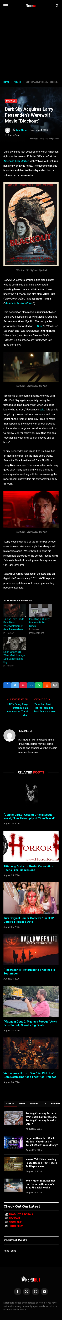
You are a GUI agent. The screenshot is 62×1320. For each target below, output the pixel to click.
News (22, 1103)
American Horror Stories (19, 303)
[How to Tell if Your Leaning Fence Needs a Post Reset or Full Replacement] (13, 1164)
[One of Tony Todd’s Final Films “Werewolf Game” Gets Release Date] (14, 610)
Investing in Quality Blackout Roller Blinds (39, 622)
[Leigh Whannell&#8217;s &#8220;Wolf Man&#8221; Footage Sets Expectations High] (14, 643)
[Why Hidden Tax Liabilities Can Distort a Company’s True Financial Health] (13, 1185)
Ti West (38, 326)
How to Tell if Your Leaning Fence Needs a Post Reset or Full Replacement (42, 1163)
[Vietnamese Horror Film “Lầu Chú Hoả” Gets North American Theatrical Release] (31, 1053)
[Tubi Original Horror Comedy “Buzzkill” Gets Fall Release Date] (31, 898)
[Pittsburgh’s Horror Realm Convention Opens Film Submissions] (31, 846)
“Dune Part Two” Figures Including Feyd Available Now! (45, 708)
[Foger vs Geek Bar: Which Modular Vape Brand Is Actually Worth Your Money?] (13, 1142)
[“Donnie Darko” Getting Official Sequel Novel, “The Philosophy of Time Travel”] (31, 794)
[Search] (57, 6)
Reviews (14, 1218)
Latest (10, 1103)
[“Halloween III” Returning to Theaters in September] (31, 949)
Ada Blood (21, 130)
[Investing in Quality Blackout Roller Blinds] (40, 610)
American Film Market (16, 161)
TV (44, 1103)
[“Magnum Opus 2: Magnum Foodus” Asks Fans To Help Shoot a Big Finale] (31, 1001)
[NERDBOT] (31, 5)
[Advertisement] (31, 46)
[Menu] (5, 6)
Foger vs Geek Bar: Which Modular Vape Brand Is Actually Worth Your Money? (42, 1141)
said (42, 409)
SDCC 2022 (16, 1226)
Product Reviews (21, 1214)
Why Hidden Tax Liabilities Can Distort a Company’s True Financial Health (40, 1184)
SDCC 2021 (16, 1222)
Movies (11, 100)
